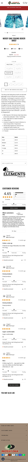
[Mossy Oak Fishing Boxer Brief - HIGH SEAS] (3, 416)
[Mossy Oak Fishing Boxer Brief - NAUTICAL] (7, 416)
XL (17, 84)
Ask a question (7, 163)
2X (21, 84)
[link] (14, 44)
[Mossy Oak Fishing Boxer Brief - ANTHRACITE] (5, 418)
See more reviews (14, 385)
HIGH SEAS (18, 64)
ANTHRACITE (18, 77)
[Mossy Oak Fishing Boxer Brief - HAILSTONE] (2, 416)
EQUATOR (8, 73)
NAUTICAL (18, 68)
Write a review (14, 208)
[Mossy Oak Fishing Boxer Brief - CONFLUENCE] (2, 418)
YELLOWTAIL (9, 68)
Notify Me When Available (14, 89)
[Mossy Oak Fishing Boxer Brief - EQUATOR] (9, 416)
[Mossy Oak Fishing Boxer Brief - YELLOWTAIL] (5, 416)
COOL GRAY (9, 77)
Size (14, 81)
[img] (21, 213)
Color (14, 61)
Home (13, 35)
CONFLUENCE (17, 73)
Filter (15, 231)
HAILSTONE (9, 64)
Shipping (9, 56)
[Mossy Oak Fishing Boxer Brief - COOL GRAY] (3, 418)
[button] (20, 192)
